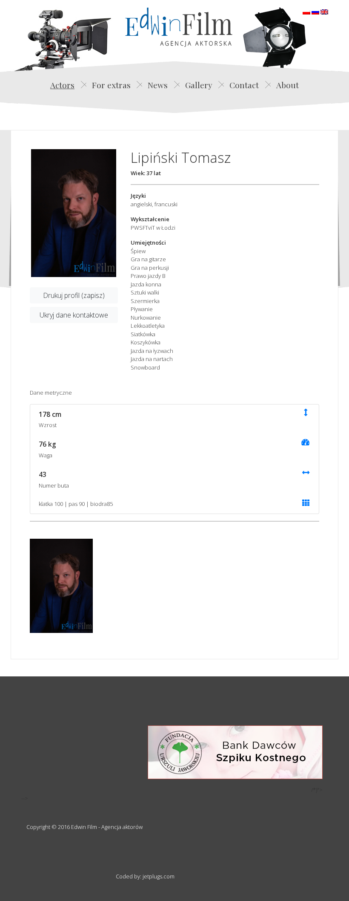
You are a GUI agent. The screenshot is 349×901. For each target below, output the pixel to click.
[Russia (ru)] (315, 11)
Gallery (198, 84)
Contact (244, 84)
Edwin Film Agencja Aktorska (178, 27)
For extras (111, 84)
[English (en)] (324, 11)
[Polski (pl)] (306, 11)
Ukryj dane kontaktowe (74, 315)
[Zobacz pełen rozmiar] (73, 213)
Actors (62, 84)
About (287, 84)
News (158, 84)
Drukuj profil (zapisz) (74, 295)
